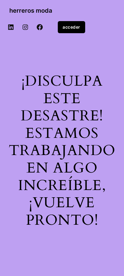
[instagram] (25, 27)
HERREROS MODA (30, 10)
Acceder (71, 27)
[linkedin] (10, 27)
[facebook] (39, 27)
